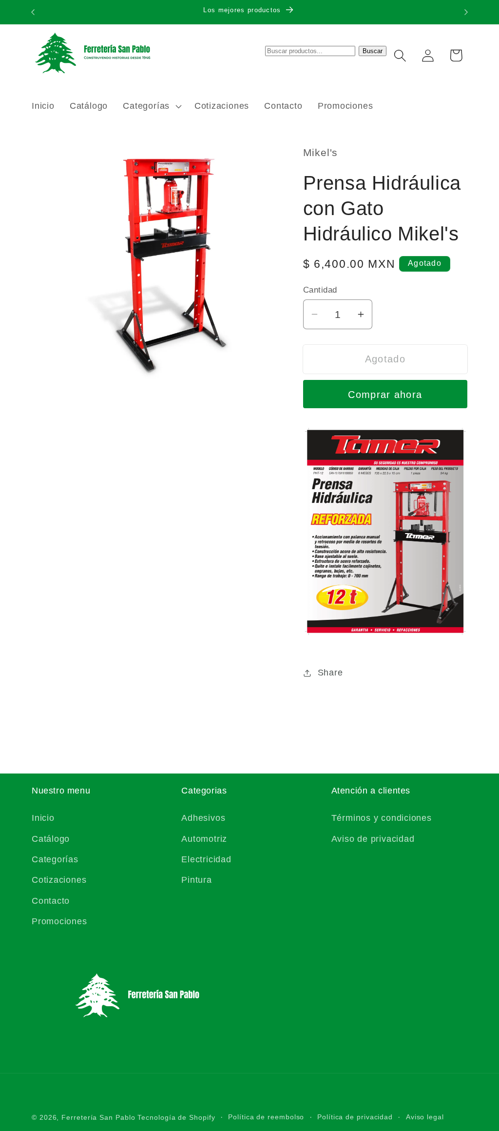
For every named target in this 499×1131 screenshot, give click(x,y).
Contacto (51, 901)
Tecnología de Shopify (176, 1117)
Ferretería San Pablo (98, 1117)
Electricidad (206, 859)
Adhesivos (203, 818)
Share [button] (330, 672)
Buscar (373, 51)
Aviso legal (425, 1117)
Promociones (59, 921)
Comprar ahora (385, 394)
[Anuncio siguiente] (466, 12)
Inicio (43, 818)
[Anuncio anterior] (33, 12)
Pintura (196, 880)
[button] (151, 106)
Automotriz (204, 839)
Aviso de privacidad (373, 839)
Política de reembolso (266, 1117)
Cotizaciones (59, 880)
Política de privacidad (355, 1117)
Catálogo (51, 839)
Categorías (55, 859)
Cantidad (320, 290)
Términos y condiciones (381, 818)
